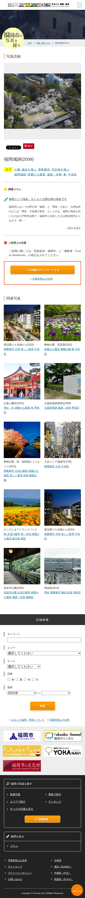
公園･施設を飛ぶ (25, 169)
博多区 (77, 592)
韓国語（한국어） (63, 879)
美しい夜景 (27, 349)
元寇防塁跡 (50, 407)
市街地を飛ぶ (60, 169)
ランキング (54, 801)
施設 (63, 592)
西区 (23, 538)
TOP (29, 43)
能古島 (16, 538)
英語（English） (63, 866)
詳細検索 (43, 819)
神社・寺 (9, 407)
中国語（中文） (62, 873)
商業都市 (44, 169)
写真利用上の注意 (42, 278)
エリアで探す (18, 801)
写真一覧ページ (43, 43)
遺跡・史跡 (54, 174)
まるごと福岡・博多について (27, 719)
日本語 (57, 860)
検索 (42, 705)
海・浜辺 (26, 534)
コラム (14, 846)
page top (77, 891)
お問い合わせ (15, 879)
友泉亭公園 (10, 592)
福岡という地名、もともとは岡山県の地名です (38, 199)
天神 (17, 349)
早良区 (75, 407)
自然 (25, 475)
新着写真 (15, 794)
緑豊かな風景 (36, 174)
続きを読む (74, 228)
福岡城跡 (20, 174)
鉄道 (69, 592)
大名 (57, 466)
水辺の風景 (21, 470)
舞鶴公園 (65, 349)
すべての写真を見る (21, 809)
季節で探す (54, 794)
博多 (46, 592)
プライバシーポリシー (20, 873)
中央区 (72, 174)
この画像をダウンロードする (42, 269)
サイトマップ (15, 866)
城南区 (30, 597)
